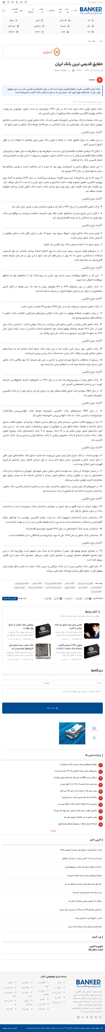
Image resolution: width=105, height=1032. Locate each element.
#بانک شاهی (37, 583)
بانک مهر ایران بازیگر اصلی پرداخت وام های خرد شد (83, 884)
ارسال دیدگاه (51, 708)
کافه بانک (91, 41)
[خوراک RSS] (8, 2)
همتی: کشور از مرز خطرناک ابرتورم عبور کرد (80, 817)
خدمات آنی (8, 987)
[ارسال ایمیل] (21, 2)
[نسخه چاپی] (73, 70)
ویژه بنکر (60, 10)
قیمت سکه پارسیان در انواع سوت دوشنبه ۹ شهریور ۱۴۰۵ (81, 850)
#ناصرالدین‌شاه (96, 591)
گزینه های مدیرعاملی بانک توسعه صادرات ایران (85, 926)
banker (92, 80)
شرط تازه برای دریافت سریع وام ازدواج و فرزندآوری (77, 823)
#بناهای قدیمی (96, 587)
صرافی (10, 982)
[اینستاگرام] (3, 2)
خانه (75, 10)
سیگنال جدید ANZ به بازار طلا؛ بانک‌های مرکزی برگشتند (75, 777)
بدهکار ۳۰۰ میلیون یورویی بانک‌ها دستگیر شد (85, 901)
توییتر (77, 598)
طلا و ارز (41, 10)
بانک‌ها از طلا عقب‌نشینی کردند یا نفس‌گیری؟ (79, 797)
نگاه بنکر (9, 1009)
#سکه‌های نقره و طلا (35, 587)
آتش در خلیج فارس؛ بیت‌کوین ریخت (88, 918)
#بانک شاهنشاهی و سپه (53, 583)
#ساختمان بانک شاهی (53, 587)
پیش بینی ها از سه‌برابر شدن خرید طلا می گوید (78, 790)
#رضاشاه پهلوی (70, 587)
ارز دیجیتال (30, 10)
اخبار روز (66, 10)
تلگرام (87, 598)
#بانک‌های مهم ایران (21, 583)
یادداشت (41, 1009)
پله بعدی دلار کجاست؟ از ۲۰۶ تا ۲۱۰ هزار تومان (78, 784)
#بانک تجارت (69, 583)
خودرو (42, 999)
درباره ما (58, 987)
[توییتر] (17, 2)
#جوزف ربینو (83, 587)
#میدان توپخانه (19, 587)
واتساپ (67, 598)
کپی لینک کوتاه (9, 598)
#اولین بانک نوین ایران (85, 583)
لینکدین (57, 598)
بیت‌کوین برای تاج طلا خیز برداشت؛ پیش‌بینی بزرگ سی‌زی (81, 909)
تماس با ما (56, 992)
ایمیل (47, 598)
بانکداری (52, 10)
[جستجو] (3, 10)
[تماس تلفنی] (25, 2)
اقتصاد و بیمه (14, 10)
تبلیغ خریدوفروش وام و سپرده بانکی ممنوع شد (78, 764)
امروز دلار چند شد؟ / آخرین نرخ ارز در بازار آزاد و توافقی (82, 858)
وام (21, 10)
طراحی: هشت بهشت (9, 1028)
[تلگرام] (12, 2)
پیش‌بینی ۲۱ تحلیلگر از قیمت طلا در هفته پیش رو (77, 804)
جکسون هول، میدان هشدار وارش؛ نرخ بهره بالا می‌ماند (75, 810)
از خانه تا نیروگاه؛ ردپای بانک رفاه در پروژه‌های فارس (83, 867)
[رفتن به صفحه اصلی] (91, 11)
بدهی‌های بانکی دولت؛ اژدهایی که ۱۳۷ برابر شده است (76, 771)
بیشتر (54, 830)
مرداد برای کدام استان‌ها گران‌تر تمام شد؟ (87, 892)
